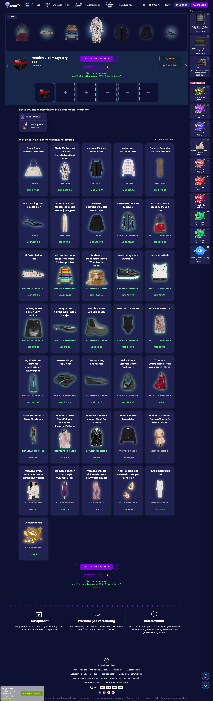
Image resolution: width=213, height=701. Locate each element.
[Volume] (143, 5)
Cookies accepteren (32, 693)
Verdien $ (118, 670)
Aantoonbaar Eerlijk (100, 670)
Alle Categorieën (132, 678)
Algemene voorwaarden (130, 674)
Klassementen (125, 5)
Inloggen (182, 4)
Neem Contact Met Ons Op (85, 678)
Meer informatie (8, 698)
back (13, 17)
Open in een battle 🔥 (96, 66)
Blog (96, 674)
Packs (39, 5)
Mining (68, 5)
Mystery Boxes (29, 5)
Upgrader (57, 5)
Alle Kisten (115, 678)
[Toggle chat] (206, 676)
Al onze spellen (92, 682)
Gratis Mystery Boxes (109, 5)
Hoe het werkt (78, 5)
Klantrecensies (92, 5)
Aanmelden (199, 4)
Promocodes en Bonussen (115, 682)
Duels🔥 (47, 5)
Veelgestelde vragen (81, 674)
